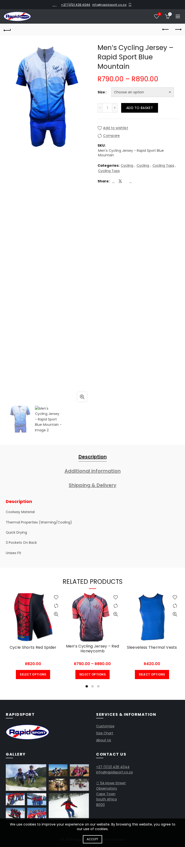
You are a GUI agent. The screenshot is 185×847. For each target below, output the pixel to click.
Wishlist (159, 14)
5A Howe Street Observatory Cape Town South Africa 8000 (111, 794)
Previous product (166, 29)
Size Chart (104, 733)
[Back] (7, 29)
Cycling (127, 165)
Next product (178, 29)
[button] (26, 777)
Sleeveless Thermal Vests (152, 647)
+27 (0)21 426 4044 (75, 5)
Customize (105, 726)
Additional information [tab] (93, 471)
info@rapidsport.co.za (109, 5)
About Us (103, 740)
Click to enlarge (82, 396)
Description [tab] (93, 456)
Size (101, 92)
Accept (93, 839)
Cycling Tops (163, 165)
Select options (33, 674)
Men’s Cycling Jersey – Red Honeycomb (92, 648)
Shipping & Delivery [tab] (92, 485)
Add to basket (139, 107)
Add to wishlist (115, 128)
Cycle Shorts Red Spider (33, 647)
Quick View (56, 614)
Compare (111, 135)
